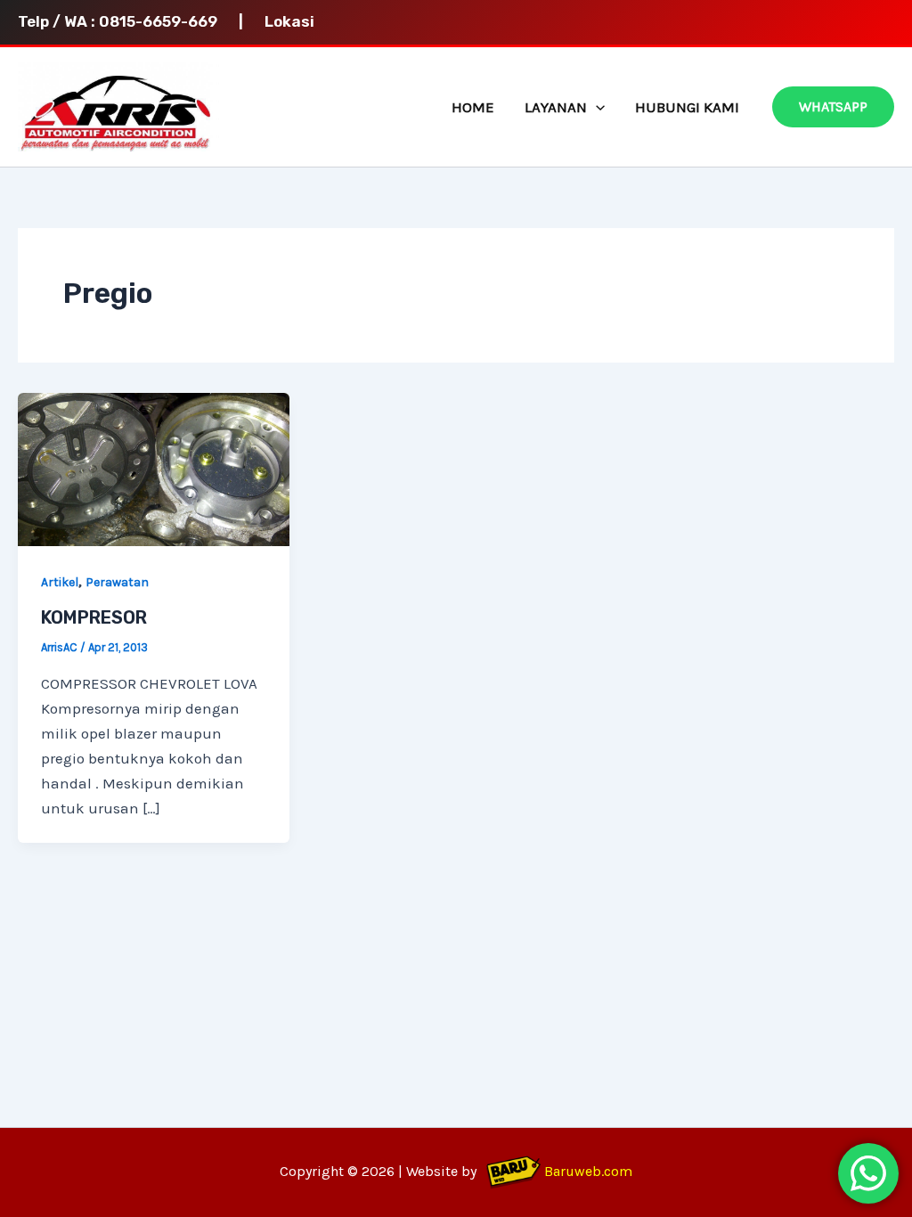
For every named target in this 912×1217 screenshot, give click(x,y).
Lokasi (289, 21)
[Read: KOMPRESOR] (153, 468)
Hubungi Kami (687, 107)
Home (473, 107)
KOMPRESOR (94, 617)
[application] (596, 107)
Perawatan (117, 582)
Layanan (556, 107)
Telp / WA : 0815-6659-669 (126, 21)
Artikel (59, 582)
